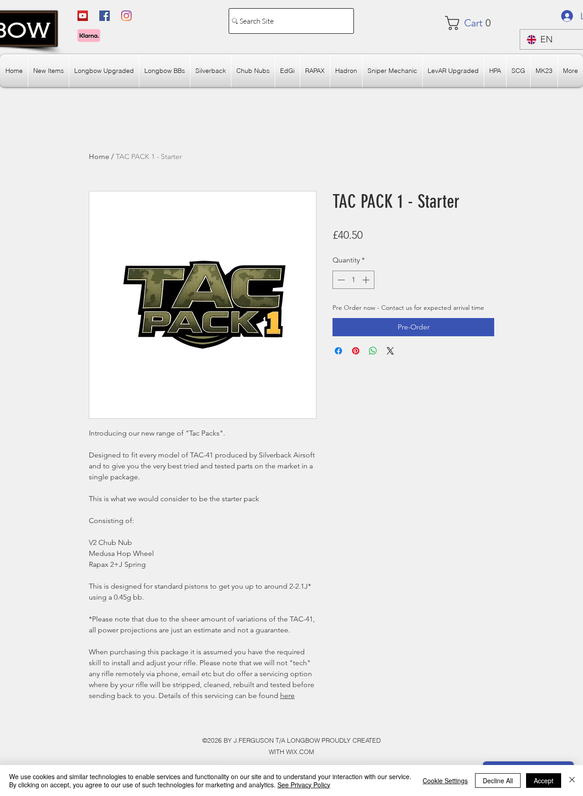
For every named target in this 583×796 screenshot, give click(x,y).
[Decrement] (340, 279)
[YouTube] (82, 15)
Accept (543, 780)
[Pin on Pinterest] (355, 350)
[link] (472, 23)
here (287, 695)
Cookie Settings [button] (445, 780)
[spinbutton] (353, 279)
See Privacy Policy (303, 784)
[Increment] (366, 279)
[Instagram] (126, 15)
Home (99, 156)
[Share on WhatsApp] (373, 350)
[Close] (572, 780)
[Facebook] (104, 15)
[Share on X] (390, 350)
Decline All (498, 780)
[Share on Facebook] (338, 350)
